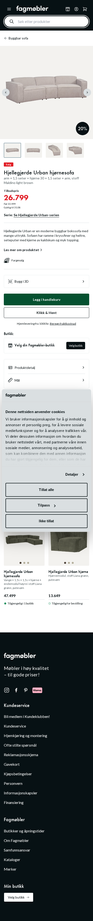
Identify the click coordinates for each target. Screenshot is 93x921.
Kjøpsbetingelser (18, 773)
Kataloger (12, 859)
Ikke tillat (46, 521)
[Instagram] (7, 690)
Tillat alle (46, 490)
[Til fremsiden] (39, 9)
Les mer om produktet (21, 250)
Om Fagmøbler (16, 840)
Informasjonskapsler (20, 793)
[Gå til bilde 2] (24, 563)
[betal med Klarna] (37, 690)
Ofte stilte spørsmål (20, 745)
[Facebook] (16, 690)
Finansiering (14, 802)
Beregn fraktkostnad (63, 323)
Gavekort (12, 764)
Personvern (13, 783)
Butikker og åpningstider (24, 831)
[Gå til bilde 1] (20, 563)
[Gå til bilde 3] (28, 563)
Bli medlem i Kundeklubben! (27, 716)
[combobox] (46, 21)
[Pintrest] (26, 690)
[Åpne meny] (9, 9)
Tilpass (44, 505)
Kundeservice (15, 726)
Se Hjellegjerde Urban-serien (36, 215)
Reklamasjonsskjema (21, 754)
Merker (10, 869)
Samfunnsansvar (17, 850)
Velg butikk (76, 345)
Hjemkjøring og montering (25, 735)
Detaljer (71, 475)
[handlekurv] (76, 9)
